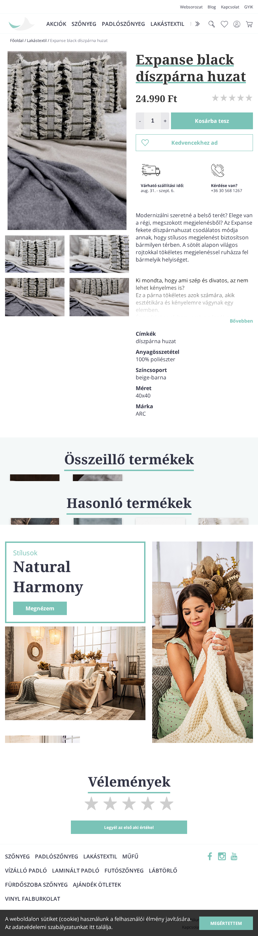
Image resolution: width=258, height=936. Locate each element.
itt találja (100, 927)
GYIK (248, 7)
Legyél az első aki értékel (129, 827)
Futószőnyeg (124, 870)
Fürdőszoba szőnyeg (36, 884)
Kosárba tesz (212, 121)
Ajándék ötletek (97, 884)
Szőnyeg (84, 24)
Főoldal (17, 40)
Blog (212, 7)
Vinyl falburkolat (32, 898)
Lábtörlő (163, 870)
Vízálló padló (26, 870)
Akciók (56, 24)
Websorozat (191, 7)
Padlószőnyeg (123, 24)
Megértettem (226, 923)
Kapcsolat (230, 7)
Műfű (130, 856)
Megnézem (40, 608)
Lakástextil (167, 24)
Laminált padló (75, 870)
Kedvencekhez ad (194, 142)
